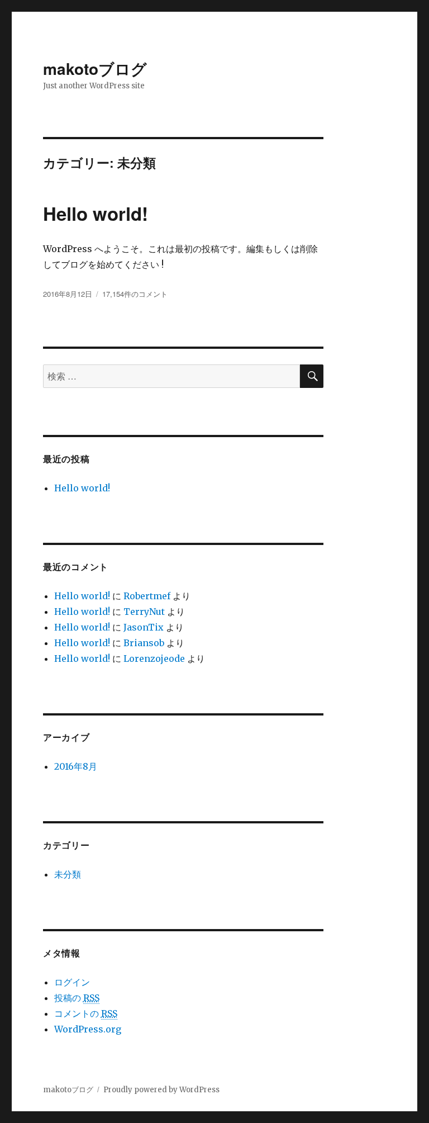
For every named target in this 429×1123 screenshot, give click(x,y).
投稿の (76, 997)
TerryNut (144, 611)
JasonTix (143, 627)
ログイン (72, 982)
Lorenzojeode (154, 658)
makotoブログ (95, 68)
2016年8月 (75, 766)
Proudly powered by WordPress (161, 1089)
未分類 (67, 874)
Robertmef (146, 595)
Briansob (143, 642)
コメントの (85, 1013)
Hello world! (95, 213)
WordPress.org (87, 1029)
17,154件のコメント (135, 293)
